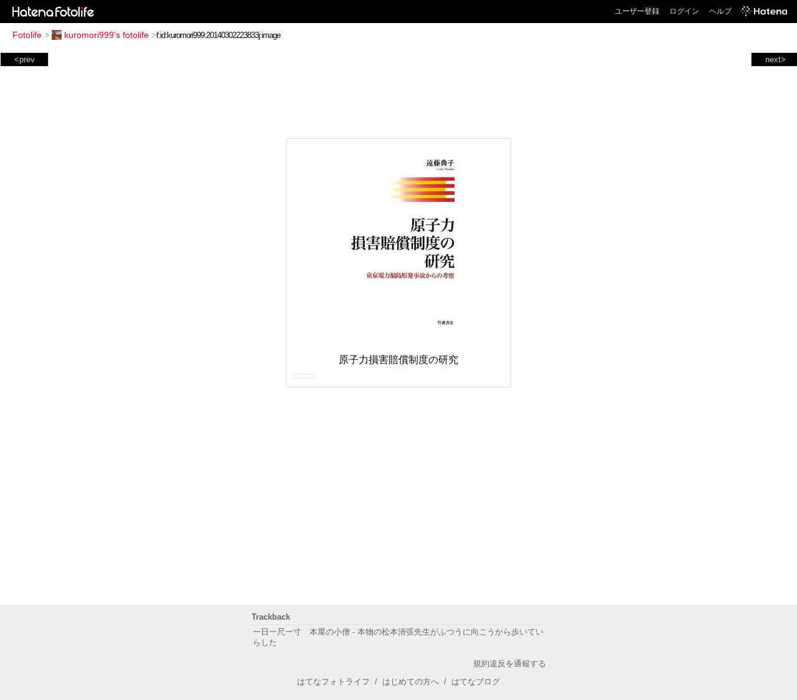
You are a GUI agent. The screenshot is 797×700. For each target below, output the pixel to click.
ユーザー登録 (637, 11)
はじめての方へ (410, 681)
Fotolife (27, 35)
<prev (24, 59)
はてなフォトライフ (333, 681)
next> (775, 59)
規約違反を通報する (509, 663)
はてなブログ (475, 681)
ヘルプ (720, 11)
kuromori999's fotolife (106, 35)
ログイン (684, 11)
